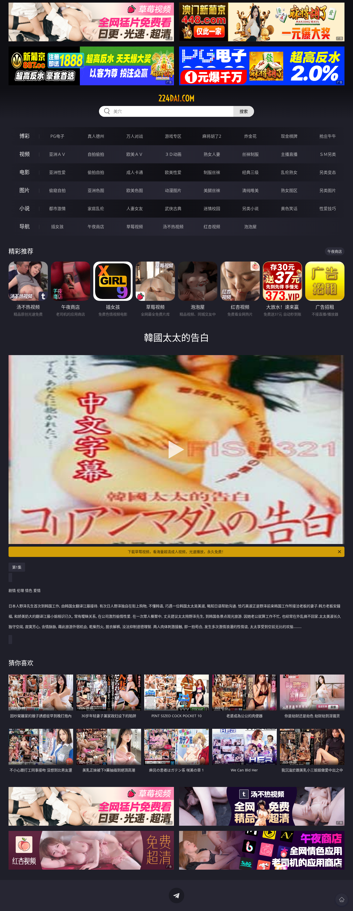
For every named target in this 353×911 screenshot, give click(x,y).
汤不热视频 (173, 226)
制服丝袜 (212, 172)
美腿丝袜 (212, 190)
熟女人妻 (212, 154)
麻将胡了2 (211, 136)
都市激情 (57, 208)
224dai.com (176, 98)
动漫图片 (173, 190)
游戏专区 (173, 136)
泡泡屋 (250, 226)
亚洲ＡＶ (57, 154)
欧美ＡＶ (134, 154)
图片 (24, 190)
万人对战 (134, 136)
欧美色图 (134, 190)
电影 (24, 172)
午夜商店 (96, 226)
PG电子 (57, 136)
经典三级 (250, 172)
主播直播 (289, 154)
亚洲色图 (96, 190)
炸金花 (250, 136)
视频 (24, 154)
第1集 (16, 567)
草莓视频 (134, 226)
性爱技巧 (327, 208)
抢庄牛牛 (327, 136)
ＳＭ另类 (327, 154)
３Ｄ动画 (173, 154)
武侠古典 (173, 208)
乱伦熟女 (289, 172)
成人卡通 (134, 172)
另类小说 (250, 208)
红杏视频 (212, 226)
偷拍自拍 (96, 172)
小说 (24, 208)
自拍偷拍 (96, 154)
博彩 (24, 136)
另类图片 (327, 190)
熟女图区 (289, 190)
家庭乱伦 (96, 208)
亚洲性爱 (57, 172)
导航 (24, 226)
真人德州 (96, 136)
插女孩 (57, 226)
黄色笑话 (289, 208)
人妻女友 (134, 208)
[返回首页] (341, 899)
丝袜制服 (250, 154)
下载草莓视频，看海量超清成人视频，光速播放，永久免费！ (176, 551)
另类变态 (327, 172)
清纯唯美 (250, 190)
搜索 (244, 111)
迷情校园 (212, 208)
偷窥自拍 (57, 190)
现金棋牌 (289, 136)
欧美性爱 (173, 172)
